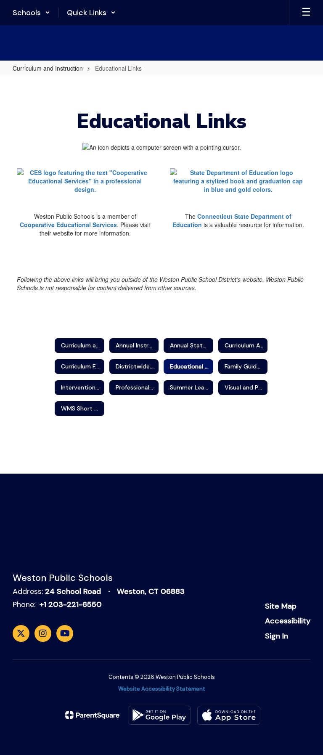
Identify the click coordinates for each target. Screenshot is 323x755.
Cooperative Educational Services (68, 224)
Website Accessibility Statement (161, 688)
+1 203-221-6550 (71, 604)
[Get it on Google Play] (159, 715)
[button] (31, 12)
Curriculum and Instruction (48, 68)
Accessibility (287, 621)
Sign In (276, 636)
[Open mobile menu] (306, 12)
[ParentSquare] (92, 715)
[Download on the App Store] (228, 715)
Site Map (281, 606)
